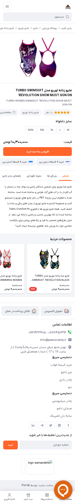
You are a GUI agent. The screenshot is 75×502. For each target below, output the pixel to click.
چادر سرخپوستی (62, 401)
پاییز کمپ (66, 28)
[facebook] (68, 425)
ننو (70, 387)
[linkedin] (33, 425)
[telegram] (41, 425)
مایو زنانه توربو (30, 112)
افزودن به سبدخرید (37, 152)
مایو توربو (23, 28)
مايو (35, 28)
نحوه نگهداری (34, 176)
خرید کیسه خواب (61, 365)
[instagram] (59, 425)
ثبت (10, 445)
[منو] (7, 6)
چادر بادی (65, 380)
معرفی (65, 176)
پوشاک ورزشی (49, 28)
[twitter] (50, 425)
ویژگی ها (52, 176)
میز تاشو (66, 372)
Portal (26, 485)
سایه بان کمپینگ (61, 416)
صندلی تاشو (64, 408)
